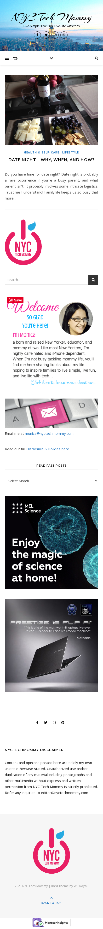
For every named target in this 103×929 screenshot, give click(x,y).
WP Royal (80, 886)
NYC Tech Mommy (51, 17)
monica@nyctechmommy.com (49, 433)
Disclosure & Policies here (47, 449)
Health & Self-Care (41, 152)
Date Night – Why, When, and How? (52, 160)
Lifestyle (70, 152)
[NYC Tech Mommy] (51, 851)
